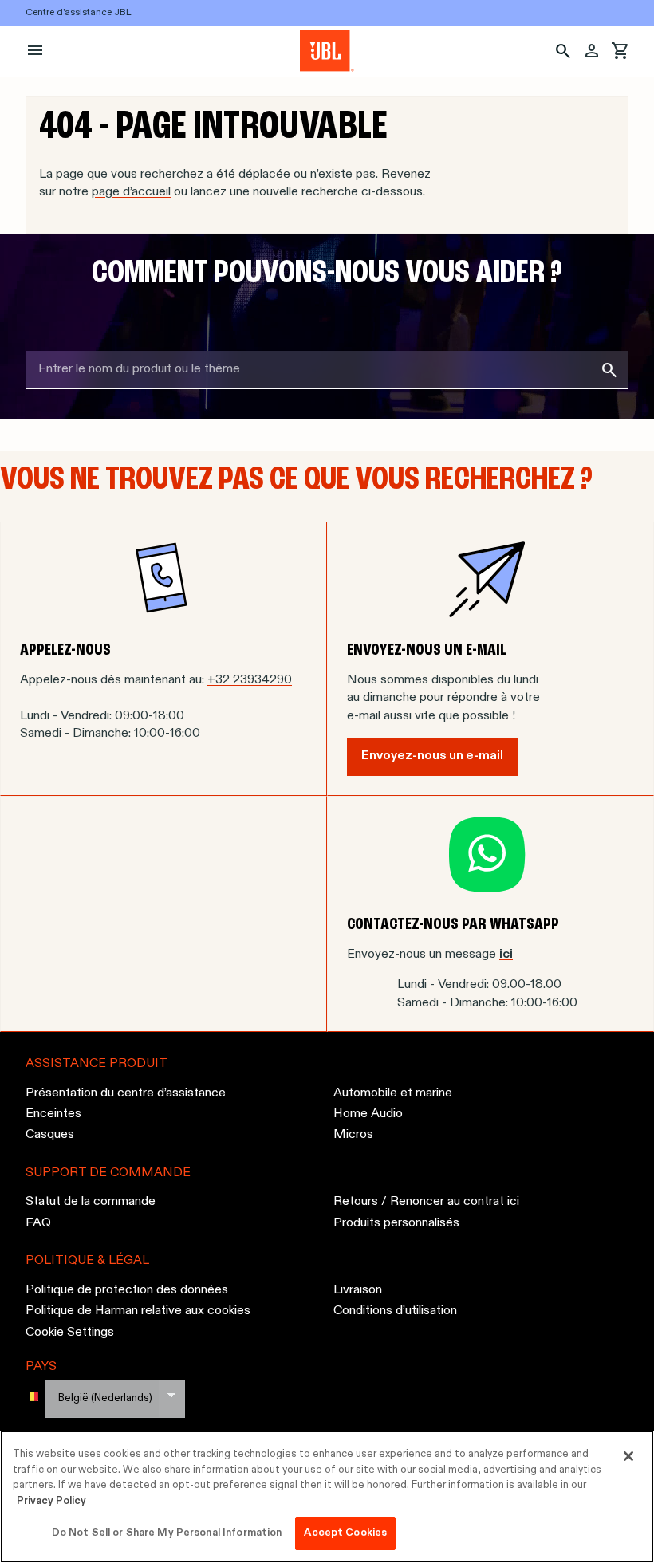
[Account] (591, 51)
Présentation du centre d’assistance (126, 1093)
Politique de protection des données (127, 1290)
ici (506, 954)
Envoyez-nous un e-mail (432, 756)
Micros (353, 1135)
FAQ (38, 1223)
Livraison (357, 1290)
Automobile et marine (392, 1093)
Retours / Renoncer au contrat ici (426, 1202)
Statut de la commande (91, 1202)
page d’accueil (131, 192)
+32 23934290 (249, 680)
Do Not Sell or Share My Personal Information (167, 1533)
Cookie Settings (70, 1332)
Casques (50, 1135)
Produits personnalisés (396, 1223)
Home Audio (368, 1114)
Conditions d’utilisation (395, 1311)
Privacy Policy (51, 1501)
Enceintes (53, 1114)
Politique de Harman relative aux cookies (138, 1311)
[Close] (628, 1456)
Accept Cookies (345, 1533)
